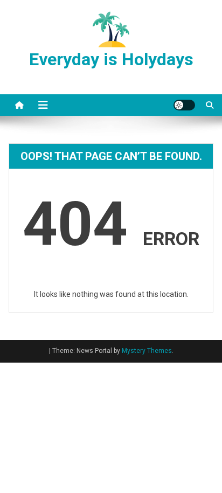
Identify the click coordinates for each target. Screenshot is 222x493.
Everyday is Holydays (111, 59)
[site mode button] (184, 105)
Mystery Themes (147, 351)
